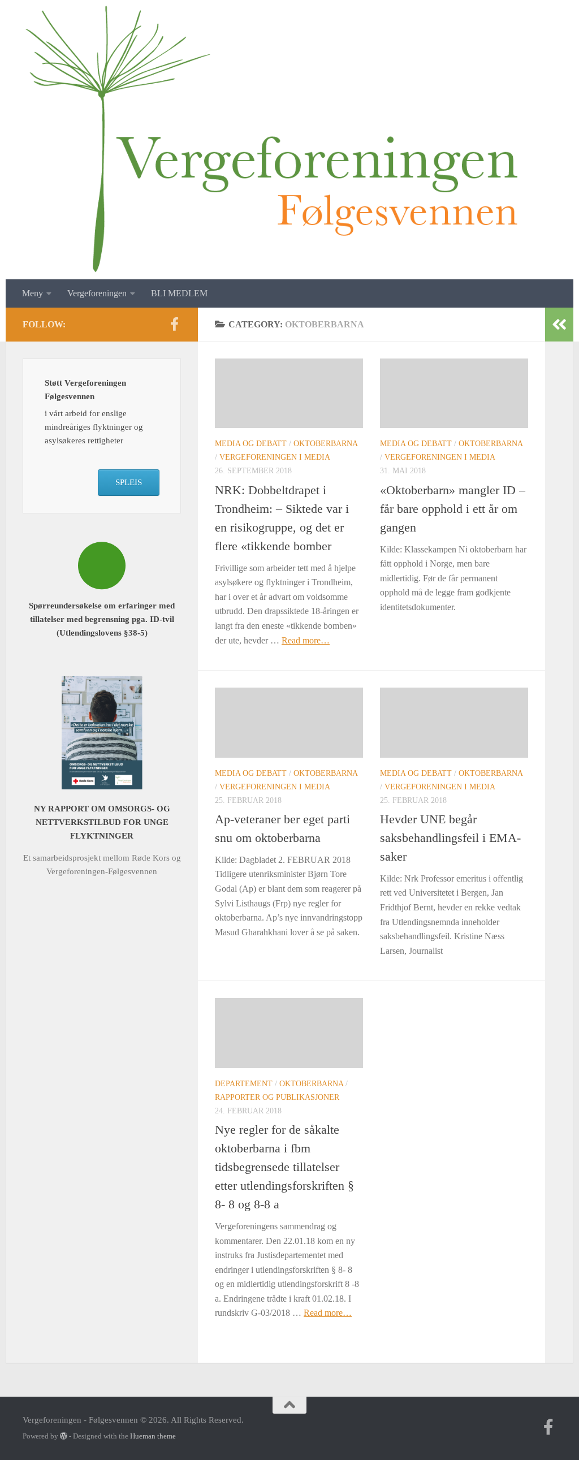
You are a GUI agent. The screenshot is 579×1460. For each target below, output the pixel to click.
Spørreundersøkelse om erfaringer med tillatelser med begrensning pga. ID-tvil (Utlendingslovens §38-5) (102, 619)
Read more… (306, 640)
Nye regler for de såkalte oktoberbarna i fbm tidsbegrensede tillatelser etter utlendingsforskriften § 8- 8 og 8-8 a (284, 1166)
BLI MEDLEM (179, 293)
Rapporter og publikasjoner (277, 1097)
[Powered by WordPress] (63, 1436)
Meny (32, 293)
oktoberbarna (325, 443)
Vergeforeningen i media (274, 457)
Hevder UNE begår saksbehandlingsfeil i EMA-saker (450, 837)
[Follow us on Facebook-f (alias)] (174, 324)
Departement (244, 1083)
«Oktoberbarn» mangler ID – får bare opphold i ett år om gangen (452, 508)
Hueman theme (153, 1436)
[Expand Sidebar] (559, 325)
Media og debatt (251, 443)
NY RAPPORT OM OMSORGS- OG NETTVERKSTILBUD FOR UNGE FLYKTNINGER (102, 822)
